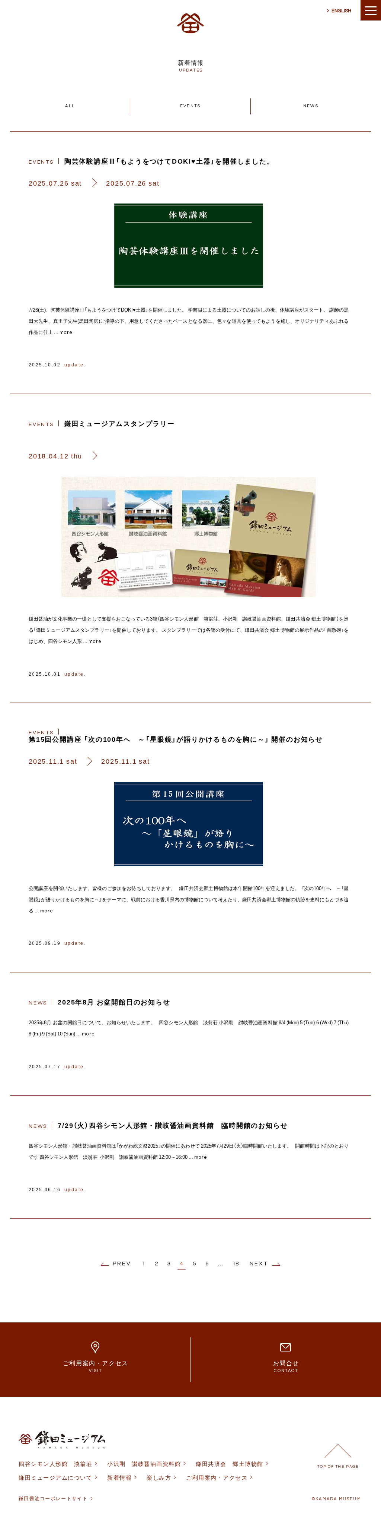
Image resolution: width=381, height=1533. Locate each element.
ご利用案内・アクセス (216, 1477)
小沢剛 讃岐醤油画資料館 (144, 1464)
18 (235, 1264)
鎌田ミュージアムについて (55, 1477)
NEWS (310, 106)
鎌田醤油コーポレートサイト (53, 1498)
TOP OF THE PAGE (338, 1467)
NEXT (259, 1264)
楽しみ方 (159, 1477)
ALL (70, 106)
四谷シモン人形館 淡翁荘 (55, 1464)
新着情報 (119, 1477)
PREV (122, 1264)
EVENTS (190, 106)
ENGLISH (341, 10)
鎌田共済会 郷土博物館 (229, 1464)
